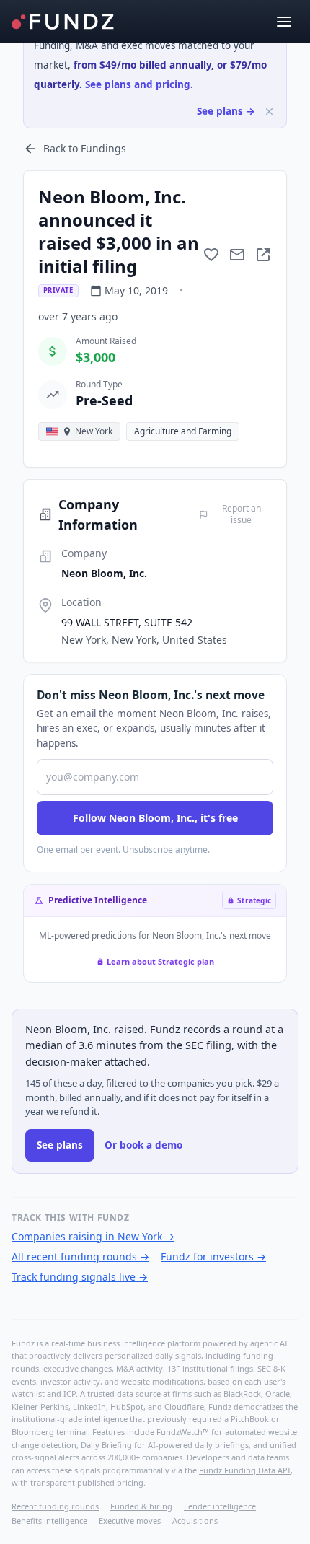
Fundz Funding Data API (245, 1470)
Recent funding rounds (55, 1506)
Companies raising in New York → (93, 1236)
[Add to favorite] (211, 254)
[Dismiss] (269, 111)
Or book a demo (143, 1145)
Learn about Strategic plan (160, 961)
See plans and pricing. (139, 84)
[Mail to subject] (237, 254)
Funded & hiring (141, 1506)
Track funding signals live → (80, 1277)
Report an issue (241, 514)
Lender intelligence (220, 1506)
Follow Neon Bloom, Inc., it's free (155, 818)
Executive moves (130, 1520)
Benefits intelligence (49, 1520)
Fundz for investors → (213, 1256)
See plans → (226, 111)
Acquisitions (195, 1520)
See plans (60, 1145)
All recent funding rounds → (80, 1256)
